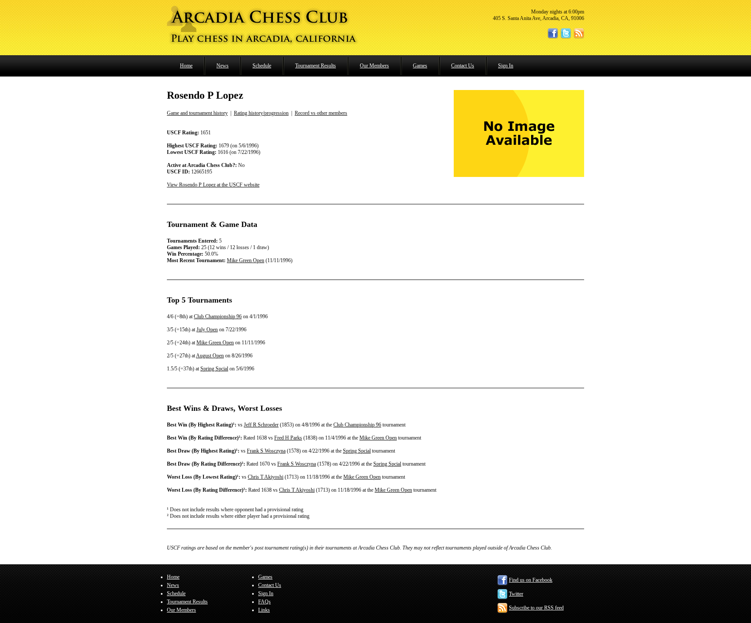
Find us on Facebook (530, 580)
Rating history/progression (261, 113)
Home (186, 66)
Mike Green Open (245, 260)
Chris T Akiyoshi (265, 477)
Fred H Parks (288, 438)
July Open (207, 329)
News (222, 66)
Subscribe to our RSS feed (536, 608)
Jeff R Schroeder (261, 425)
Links (264, 610)
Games (420, 66)
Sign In (505, 66)
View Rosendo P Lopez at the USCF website (213, 185)
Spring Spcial (214, 369)
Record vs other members (321, 113)
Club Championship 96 (218, 316)
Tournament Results (315, 66)
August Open (210, 356)
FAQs (264, 602)
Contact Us (462, 66)
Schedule (262, 66)
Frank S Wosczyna (266, 451)
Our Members (374, 66)
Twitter (516, 594)
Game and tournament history (197, 113)
